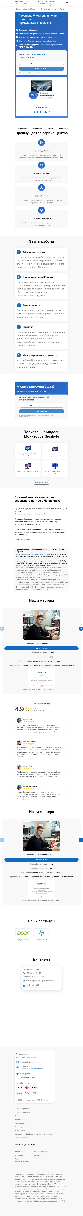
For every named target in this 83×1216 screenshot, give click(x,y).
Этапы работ (37, 128)
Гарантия (62, 128)
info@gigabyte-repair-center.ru (31, 1062)
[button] (81, 629)
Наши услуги (20, 1130)
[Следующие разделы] (67, 128)
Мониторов (19, 1155)
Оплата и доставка (22, 1112)
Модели (50, 128)
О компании (19, 1123)
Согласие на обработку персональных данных (33, 1134)
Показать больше (41, 482)
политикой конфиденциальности (56, 72)
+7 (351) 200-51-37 (46, 1)
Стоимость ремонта (22, 1109)
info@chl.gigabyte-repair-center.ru (39, 981)
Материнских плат (41, 1152)
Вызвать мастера (42, 648)
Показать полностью (23, 539)
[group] (23, 935)
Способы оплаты (21, 1138)
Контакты (18, 1116)
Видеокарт (19, 1152)
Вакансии (19, 1119)
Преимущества (22, 128)
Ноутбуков (38, 1155)
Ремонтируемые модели (24, 1127)
